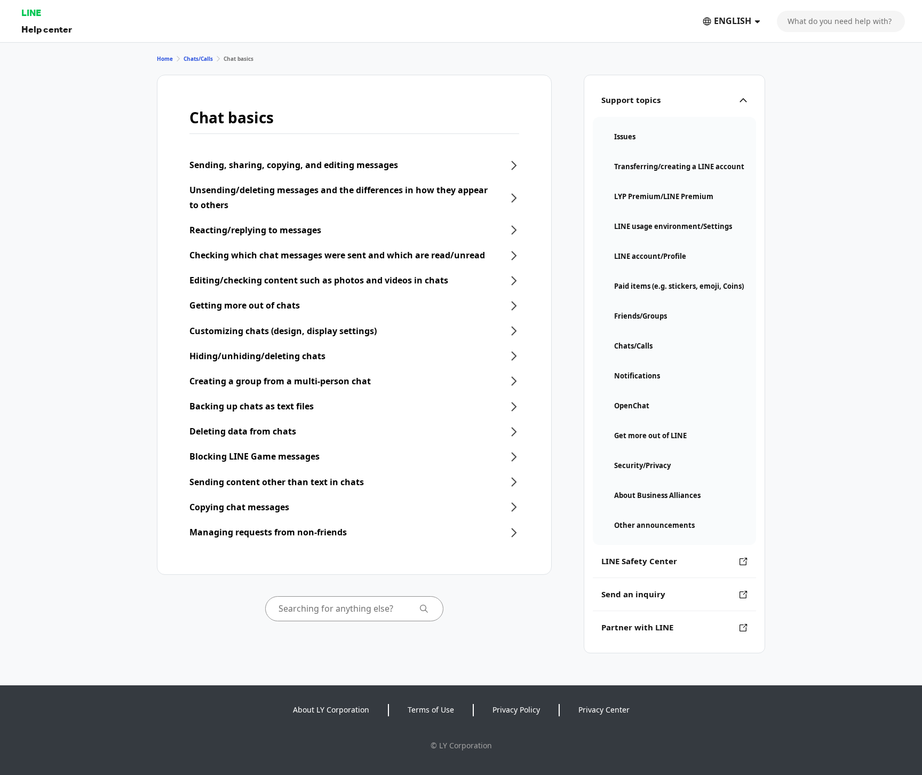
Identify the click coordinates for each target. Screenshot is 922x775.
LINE (31, 12)
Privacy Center (604, 710)
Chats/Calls (198, 58)
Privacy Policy (516, 710)
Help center (46, 29)
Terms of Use (431, 710)
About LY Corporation (331, 710)
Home (165, 58)
